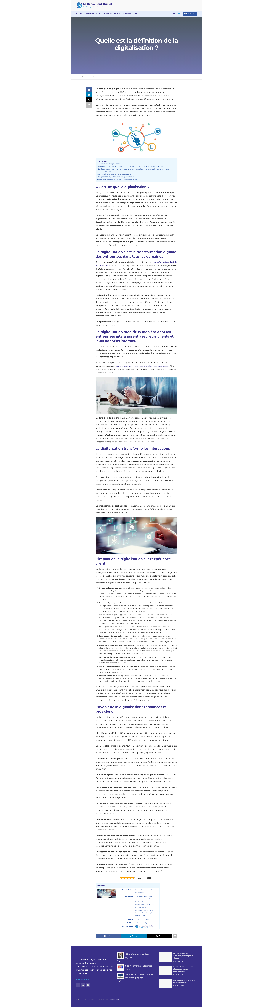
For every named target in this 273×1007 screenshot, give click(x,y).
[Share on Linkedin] (89, 94)
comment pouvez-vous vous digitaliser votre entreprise (142, 366)
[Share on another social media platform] (89, 105)
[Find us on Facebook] (78, 985)
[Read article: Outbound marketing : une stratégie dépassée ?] (165, 983)
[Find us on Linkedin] (83, 985)
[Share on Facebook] (89, 89)
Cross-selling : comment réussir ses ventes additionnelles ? (183, 969)
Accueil (79, 14)
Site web (127, 14)
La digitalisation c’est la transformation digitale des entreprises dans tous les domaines (130, 166)
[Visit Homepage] (94, 5)
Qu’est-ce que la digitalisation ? (109, 164)
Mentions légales (114, 999)
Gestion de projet (93, 14)
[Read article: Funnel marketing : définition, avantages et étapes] (165, 957)
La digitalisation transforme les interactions (114, 174)
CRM (135, 14)
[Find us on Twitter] (88, 985)
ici (119, 425)
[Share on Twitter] (89, 99)
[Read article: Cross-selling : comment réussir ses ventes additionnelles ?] (165, 970)
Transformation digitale (89, 77)
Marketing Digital (112, 14)
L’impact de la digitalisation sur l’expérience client (116, 177)
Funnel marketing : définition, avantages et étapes (183, 955)
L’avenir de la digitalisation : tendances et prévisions (117, 179)
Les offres (191, 13)
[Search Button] (174, 14)
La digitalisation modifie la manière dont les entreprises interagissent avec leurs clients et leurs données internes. (133, 170)
